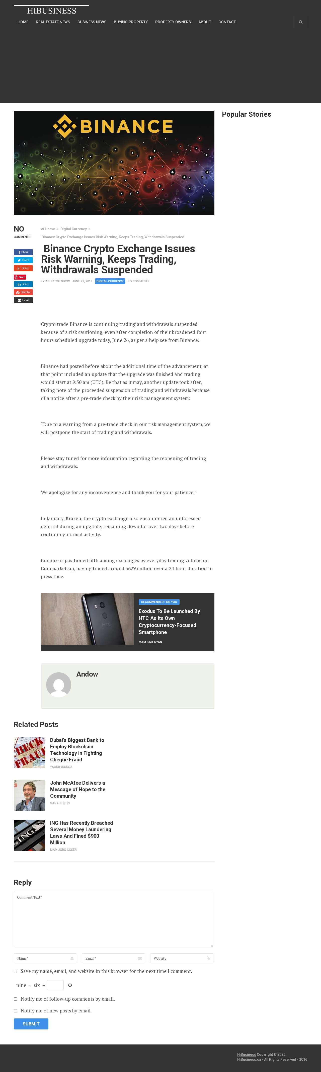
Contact (227, 22)
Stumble (25, 292)
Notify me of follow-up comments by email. (68, 999)
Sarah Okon (60, 803)
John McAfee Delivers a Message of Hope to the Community (77, 789)
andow (87, 674)
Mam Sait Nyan (150, 642)
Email (25, 300)
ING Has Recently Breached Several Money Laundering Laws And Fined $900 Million (81, 832)
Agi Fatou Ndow (57, 281)
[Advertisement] (128, 66)
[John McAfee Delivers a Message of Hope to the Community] (29, 795)
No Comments (138, 281)
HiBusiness (246, 1054)
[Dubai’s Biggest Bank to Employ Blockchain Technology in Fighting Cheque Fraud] (29, 752)
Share (25, 252)
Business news (91, 22)
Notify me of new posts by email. (56, 1010)
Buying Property (131, 22)
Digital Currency (73, 229)
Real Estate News (53, 22)
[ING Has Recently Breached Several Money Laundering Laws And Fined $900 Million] (29, 835)
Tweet (25, 260)
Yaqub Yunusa (61, 767)
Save (22, 277)
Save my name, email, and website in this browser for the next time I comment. (106, 971)
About (204, 22)
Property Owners (173, 22)
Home (23, 22)
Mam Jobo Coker (63, 849)
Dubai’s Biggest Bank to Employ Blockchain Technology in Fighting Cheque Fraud (77, 750)
